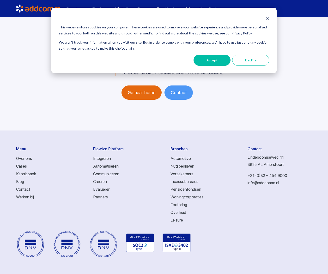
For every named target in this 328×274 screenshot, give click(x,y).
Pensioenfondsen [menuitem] (185, 189)
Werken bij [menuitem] (25, 197)
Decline (250, 60)
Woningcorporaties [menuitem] (186, 197)
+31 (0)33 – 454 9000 (267, 175)
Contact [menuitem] (23, 189)
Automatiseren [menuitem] (106, 166)
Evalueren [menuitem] (101, 189)
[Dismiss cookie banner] (267, 18)
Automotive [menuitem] (180, 158)
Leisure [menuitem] (176, 220)
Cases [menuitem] (21, 166)
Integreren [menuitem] (102, 158)
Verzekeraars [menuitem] (181, 173)
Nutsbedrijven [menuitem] (182, 166)
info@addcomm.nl (263, 182)
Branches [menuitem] (179, 148)
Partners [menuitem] (100, 197)
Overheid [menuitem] (178, 212)
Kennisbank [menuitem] (26, 173)
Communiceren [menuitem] (106, 173)
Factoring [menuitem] (178, 204)
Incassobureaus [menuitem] (184, 181)
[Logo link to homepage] (41, 8)
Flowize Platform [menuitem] (108, 148)
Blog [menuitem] (20, 181)
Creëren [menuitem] (100, 181)
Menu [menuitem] (21, 148)
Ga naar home (141, 92)
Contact (179, 92)
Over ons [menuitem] (24, 158)
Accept (212, 60)
